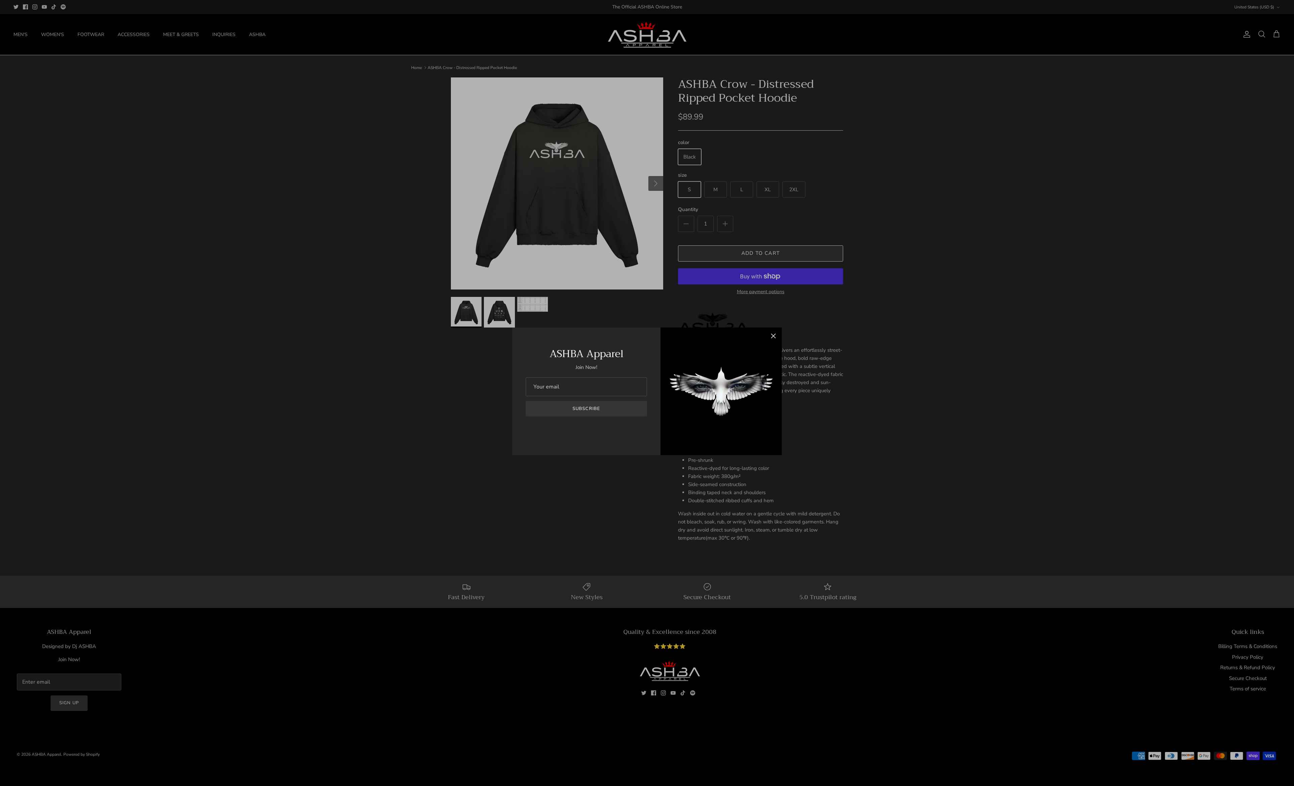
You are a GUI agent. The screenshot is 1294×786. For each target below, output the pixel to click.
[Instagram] (581, 429)
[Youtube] (591, 429)
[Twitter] (561, 429)
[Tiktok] (601, 429)
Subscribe (586, 409)
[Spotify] (610, 429)
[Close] (773, 336)
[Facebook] (571, 429)
